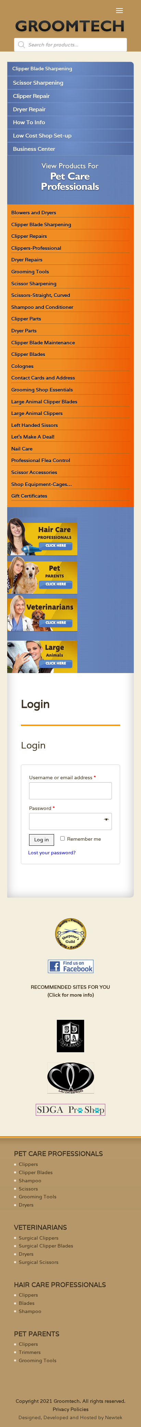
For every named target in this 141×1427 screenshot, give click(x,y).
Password (42, 808)
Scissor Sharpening (38, 82)
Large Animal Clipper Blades (44, 402)
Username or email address (62, 777)
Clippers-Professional (36, 248)
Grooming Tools (30, 272)
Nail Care (22, 449)
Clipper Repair (31, 96)
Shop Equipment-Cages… (41, 484)
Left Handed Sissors (34, 425)
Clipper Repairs (29, 236)
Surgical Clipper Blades (46, 1246)
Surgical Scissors (39, 1262)
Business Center (34, 149)
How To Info (29, 122)
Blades (27, 1303)
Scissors (28, 1189)
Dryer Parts (24, 331)
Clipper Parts (26, 319)
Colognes (22, 366)
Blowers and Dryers (33, 213)
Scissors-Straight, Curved (40, 295)
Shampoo (30, 1181)
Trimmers (30, 1352)
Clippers (28, 1164)
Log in (41, 840)
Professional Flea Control (40, 460)
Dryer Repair (29, 109)
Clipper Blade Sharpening (42, 69)
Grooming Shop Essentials (42, 390)
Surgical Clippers (39, 1238)
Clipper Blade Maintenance (43, 343)
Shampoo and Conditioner (42, 307)
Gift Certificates (29, 496)
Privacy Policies (71, 1409)
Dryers (26, 1205)
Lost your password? (52, 853)
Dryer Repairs (26, 260)
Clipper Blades (28, 354)
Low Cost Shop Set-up (42, 135)
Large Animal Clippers (37, 413)
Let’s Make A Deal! (32, 437)
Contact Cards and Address (43, 378)
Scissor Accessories (34, 472)
